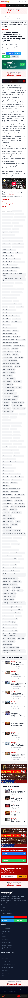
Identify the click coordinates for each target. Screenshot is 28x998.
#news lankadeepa (7, 438)
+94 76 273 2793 (6, 910)
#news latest (16, 438)
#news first (17, 366)
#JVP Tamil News (6, 247)
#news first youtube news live (9, 393)
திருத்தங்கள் (5, 970)
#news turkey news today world (18, 506)
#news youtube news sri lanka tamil (10, 550)
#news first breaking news (9, 369)
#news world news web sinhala (10, 541)
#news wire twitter (7, 538)
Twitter (18, 53)
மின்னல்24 (10, 194)
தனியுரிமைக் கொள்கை (8, 962)
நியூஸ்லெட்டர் (5, 973)
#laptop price (20, 289)
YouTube (19, 917)
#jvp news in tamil (14, 232)
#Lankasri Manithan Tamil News (10, 264)
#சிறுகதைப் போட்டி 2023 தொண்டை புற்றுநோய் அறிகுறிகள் (11, 634)
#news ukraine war (7, 515)
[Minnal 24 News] (5, 2)
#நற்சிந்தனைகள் (7, 644)
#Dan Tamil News (6, 229)
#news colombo (6, 354)
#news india (5, 429)
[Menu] (25, 2)
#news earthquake (19, 357)
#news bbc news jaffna (19, 345)
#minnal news (13, 298)
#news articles (16, 336)
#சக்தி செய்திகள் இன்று (9, 622)
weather (4, 936)
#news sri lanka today (19, 494)
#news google (6, 402)
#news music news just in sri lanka (10, 450)
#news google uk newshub (18, 402)
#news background (7, 345)
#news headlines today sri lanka (10, 414)
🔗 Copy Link (15, 56)
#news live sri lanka (7, 444)
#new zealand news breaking (9, 304)
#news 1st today (15, 315)
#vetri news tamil (16, 587)
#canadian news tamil (7, 226)
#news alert (15, 330)
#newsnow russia (7, 562)
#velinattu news (6, 587)
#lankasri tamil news (7, 286)
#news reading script (16, 479)
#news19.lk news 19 (7, 556)
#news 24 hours (6, 318)
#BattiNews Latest (7, 220)
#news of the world (7, 456)
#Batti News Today (17, 211)
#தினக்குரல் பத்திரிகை (9, 641)
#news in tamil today (16, 426)
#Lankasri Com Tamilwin (19, 261)
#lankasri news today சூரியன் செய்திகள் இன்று (12, 274)
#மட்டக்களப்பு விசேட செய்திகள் (11, 647)
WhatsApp (6, 56)
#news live (20, 441)
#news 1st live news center (9, 309)
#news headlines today (8, 411)
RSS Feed (4, 975)
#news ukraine (6, 512)
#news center (15, 348)
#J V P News (15, 229)
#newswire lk (13, 565)
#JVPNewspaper (18, 252)
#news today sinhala (7, 503)
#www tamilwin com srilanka (9, 596)
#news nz (16, 453)
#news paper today (7, 465)
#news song (5, 491)
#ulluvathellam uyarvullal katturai (10, 584)
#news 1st (12, 307)
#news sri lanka (14, 491)
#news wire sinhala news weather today (11, 530)
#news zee (5, 553)
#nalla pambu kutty (7, 301)
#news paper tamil (19, 461)
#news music (22, 447)
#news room (5, 482)
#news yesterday (15, 544)
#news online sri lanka (8, 461)
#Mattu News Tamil (15, 295)
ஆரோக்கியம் (5, 939)
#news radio (5, 476)
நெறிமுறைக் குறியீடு (7, 967)
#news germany (6, 396)
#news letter (5, 441)
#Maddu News (6, 292)
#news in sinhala (6, 420)
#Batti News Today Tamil (8, 214)
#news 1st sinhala (7, 313)
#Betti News (15, 223)
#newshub (5, 559)
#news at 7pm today (20, 339)
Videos (4, 206)
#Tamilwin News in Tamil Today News (11, 571)
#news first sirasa (17, 381)
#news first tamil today (8, 384)
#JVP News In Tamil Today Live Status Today (12, 238)
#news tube (5, 506)
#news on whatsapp (18, 456)
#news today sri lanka (19, 503)
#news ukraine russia (16, 512)
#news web (5, 524)
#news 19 (5, 307)
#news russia (14, 482)
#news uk (5, 509)
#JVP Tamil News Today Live (9, 250)
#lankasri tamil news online (9, 289)
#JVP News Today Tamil (18, 244)
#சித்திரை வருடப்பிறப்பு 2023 (10, 630)
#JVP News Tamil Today (17, 241)
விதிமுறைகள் (12, 991)
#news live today (17, 444)
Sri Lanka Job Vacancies (21, 989)
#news (19, 304)
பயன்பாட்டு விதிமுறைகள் (8, 964)
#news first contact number (9, 372)
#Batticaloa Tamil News (20, 217)
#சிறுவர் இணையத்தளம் (9, 638)
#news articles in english (8, 339)
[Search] (19, 2)
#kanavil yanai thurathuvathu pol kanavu (11, 258)
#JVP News (5, 232)
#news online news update (9, 459)
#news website (14, 524)
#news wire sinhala (7, 527)
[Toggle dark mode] (22, 2)
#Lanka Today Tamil (7, 261)
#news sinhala (6, 485)
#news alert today (7, 336)
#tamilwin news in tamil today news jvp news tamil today (13, 574)
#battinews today (6, 223)
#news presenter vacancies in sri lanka (11, 473)
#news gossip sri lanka (17, 405)
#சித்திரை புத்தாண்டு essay (9, 627)
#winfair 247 (20, 590)
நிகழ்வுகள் (5, 202)
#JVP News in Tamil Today (8, 235)
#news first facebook (7, 375)
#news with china (17, 538)
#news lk (5, 447)
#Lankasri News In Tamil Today (9, 270)
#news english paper (7, 366)
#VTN (13, 590)
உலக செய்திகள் (7, 204)
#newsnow (20, 559)
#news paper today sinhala (9, 467)
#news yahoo (6, 544)
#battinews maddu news (18, 220)
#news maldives (13, 447)
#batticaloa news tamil (7, 217)
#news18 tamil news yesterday (17, 553)
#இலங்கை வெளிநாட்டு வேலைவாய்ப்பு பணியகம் (12, 603)
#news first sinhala (7, 381)
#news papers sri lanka (8, 470)
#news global (15, 396)
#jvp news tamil (6, 241)
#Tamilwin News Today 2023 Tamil (10, 578)
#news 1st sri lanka (17, 313)
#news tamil (5, 497)
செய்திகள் (7, 16)
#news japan (13, 429)
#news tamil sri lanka (15, 497)
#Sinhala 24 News (7, 567)
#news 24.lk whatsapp (17, 321)
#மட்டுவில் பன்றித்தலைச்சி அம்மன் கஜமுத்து (11, 651)
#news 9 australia (7, 330)
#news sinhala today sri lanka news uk (11, 488)
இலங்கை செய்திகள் (7, 948)
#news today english (7, 500)
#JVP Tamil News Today (18, 247)
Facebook (10, 53)
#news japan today (7, 432)
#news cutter (15, 354)
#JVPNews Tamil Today (8, 252)
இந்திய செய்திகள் (7, 942)
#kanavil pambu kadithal (8, 255)
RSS (20, 991)
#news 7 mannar (6, 324)
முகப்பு (2, 16)
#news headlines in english (19, 408)
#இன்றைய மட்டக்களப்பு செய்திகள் (11, 613)
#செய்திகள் (21, 638)
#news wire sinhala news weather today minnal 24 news (14, 534)
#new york (16, 301)
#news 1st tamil (6, 315)
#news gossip (6, 405)
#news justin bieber (7, 435)
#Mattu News (6, 295)
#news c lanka (6, 348)
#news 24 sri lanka (17, 318)
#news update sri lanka (8, 521)
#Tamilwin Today (6, 581)
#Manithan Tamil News (17, 292)
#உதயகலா (18, 616)
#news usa (18, 521)
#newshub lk (13, 559)
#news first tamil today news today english (12, 387)
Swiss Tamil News (6, 931)
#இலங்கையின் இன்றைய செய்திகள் (12, 607)
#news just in (17, 432)
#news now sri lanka (7, 453)
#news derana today (7, 357)
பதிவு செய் (22, 876)
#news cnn (17, 351)
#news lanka (17, 435)
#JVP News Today (7, 244)
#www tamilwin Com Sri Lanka (9, 593)
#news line (13, 441)
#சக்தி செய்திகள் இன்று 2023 (10, 625)
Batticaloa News (6, 928)
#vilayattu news (6, 590)
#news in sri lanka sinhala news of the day (12, 423)
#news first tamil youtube (8, 390)
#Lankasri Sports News (8, 283)
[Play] (24, 81)
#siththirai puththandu (18, 567)
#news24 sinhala (18, 556)
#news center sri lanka (8, 351)
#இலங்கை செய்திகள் (8, 599)
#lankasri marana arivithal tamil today (11, 267)
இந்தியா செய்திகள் (7, 945)
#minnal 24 (5, 298)
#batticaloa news (19, 214)
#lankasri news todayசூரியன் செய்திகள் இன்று (12, 279)
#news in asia (13, 417)
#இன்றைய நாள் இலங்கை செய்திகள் (12, 610)
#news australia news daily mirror (10, 342)
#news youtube (6, 547)
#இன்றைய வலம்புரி (8, 616)
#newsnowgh (16, 562)
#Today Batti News (17, 581)
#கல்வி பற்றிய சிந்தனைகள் (10, 619)
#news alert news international (9, 333)
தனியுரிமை (4, 991)
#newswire (5, 565)
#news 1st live (20, 307)
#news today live (18, 500)
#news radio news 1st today (17, 476)
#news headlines (6, 408)
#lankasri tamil (19, 283)
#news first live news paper (9, 378)
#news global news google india (10, 399)
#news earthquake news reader (10, 360)
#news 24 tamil (6, 321)
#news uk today (13, 509)
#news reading (6, 479)
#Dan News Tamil (18, 226)
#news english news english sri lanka (11, 363)
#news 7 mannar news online (9, 327)
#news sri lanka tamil (7, 494)
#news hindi (22, 414)
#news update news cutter (9, 518)
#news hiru (5, 417)
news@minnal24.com (7, 913)
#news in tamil (6, 426)
